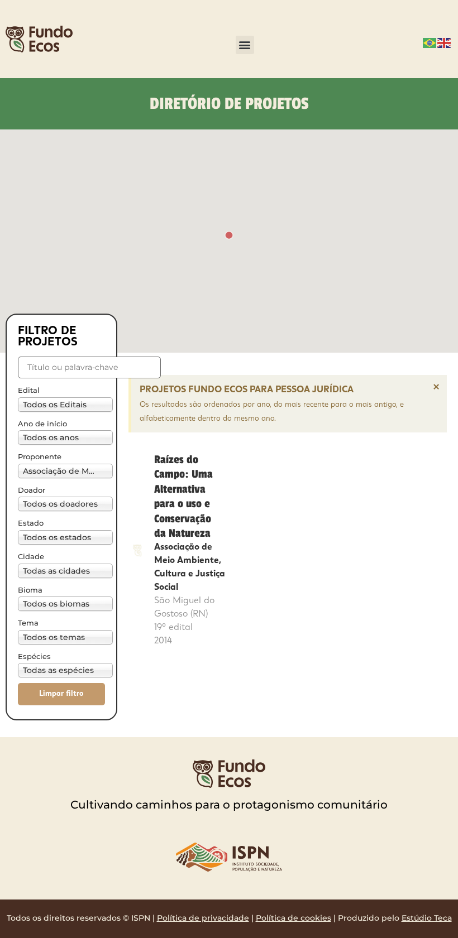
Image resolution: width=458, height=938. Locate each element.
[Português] (430, 41)
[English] (444, 41)
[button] (245, 45)
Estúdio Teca (427, 918)
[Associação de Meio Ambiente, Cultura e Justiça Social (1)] (61, 471)
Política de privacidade (203, 918)
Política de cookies (293, 918)
